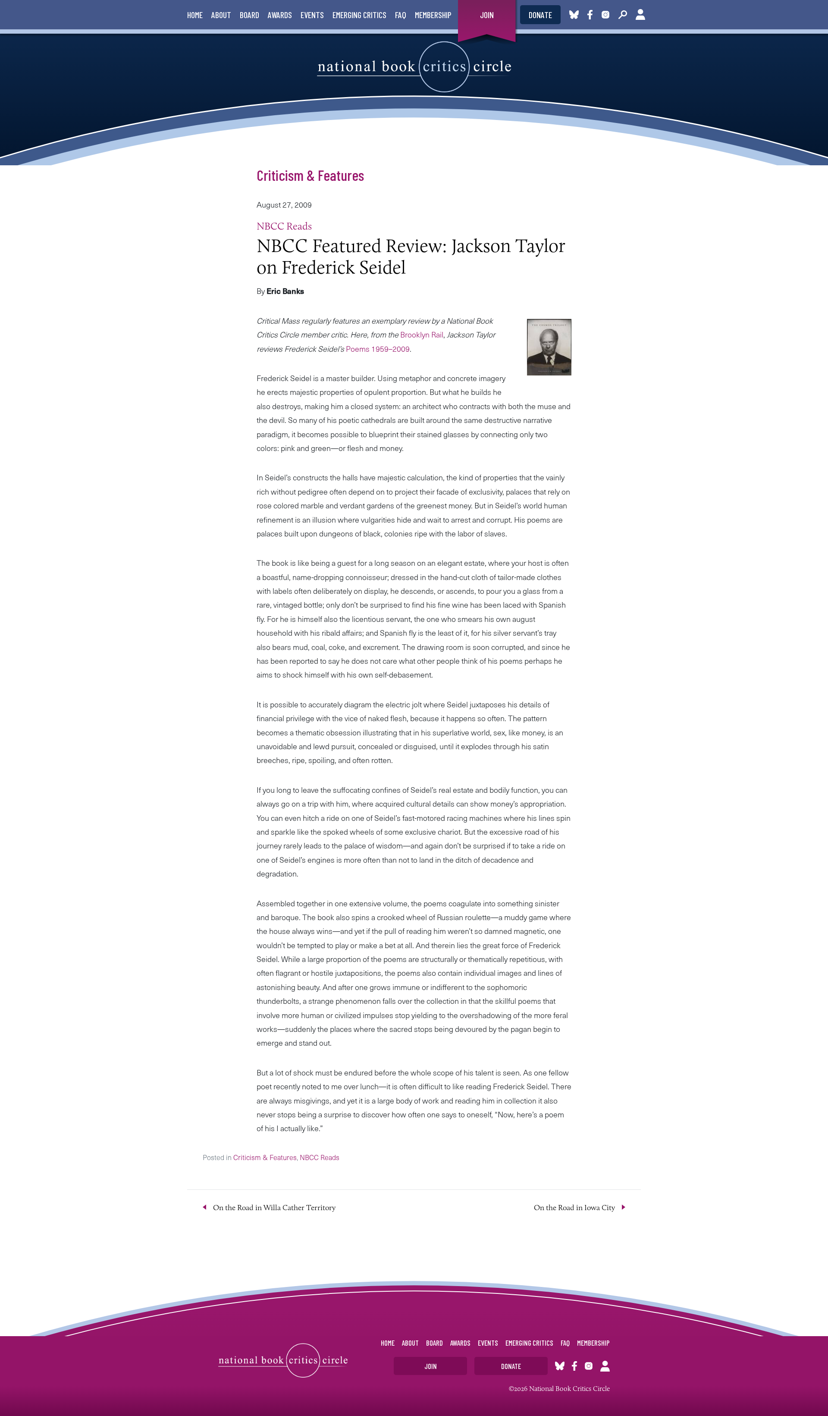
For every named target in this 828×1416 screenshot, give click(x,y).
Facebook (591, 14)
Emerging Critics (359, 14)
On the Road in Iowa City (574, 1207)
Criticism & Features (310, 175)
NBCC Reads (284, 226)
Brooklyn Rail (421, 334)
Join (487, 14)
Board (249, 14)
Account (640, 14)
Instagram (605, 14)
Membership (433, 14)
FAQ (400, 14)
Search (622, 14)
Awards (280, 14)
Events (312, 14)
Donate (540, 14)
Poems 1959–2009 (378, 348)
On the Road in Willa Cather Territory (274, 1207)
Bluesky (574, 14)
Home (195, 14)
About (221, 14)
